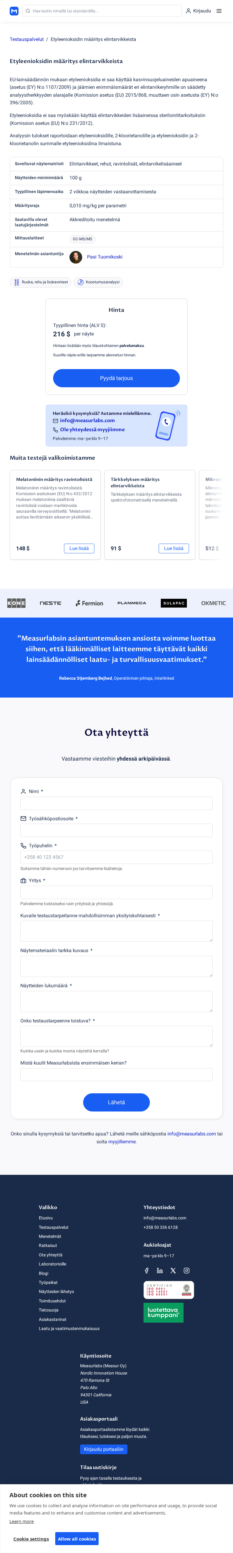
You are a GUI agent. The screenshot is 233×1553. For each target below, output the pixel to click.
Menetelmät (50, 1236)
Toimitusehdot (52, 1300)
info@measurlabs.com (87, 420)
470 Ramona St (94, 1380)
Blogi (43, 1273)
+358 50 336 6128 (161, 1227)
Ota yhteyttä (50, 1254)
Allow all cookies (77, 1539)
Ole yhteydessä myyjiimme (92, 429)
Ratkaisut (48, 1245)
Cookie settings (31, 1539)
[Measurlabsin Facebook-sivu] (147, 1271)
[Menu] (219, 10)
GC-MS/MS (82, 239)
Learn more (21, 1521)
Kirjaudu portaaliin (103, 1449)
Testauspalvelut (27, 39)
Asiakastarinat (52, 1319)
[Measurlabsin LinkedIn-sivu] (160, 1271)
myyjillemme (122, 1142)
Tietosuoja (49, 1310)
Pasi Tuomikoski (105, 257)
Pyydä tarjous (116, 378)
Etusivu (46, 1217)
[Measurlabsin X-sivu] (173, 1271)
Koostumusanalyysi (103, 282)
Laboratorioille (52, 1263)
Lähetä (116, 1102)
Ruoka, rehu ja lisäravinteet (45, 282)
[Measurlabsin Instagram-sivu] (187, 1271)
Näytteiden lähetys (56, 1291)
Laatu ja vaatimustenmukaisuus (69, 1328)
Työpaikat (48, 1282)
